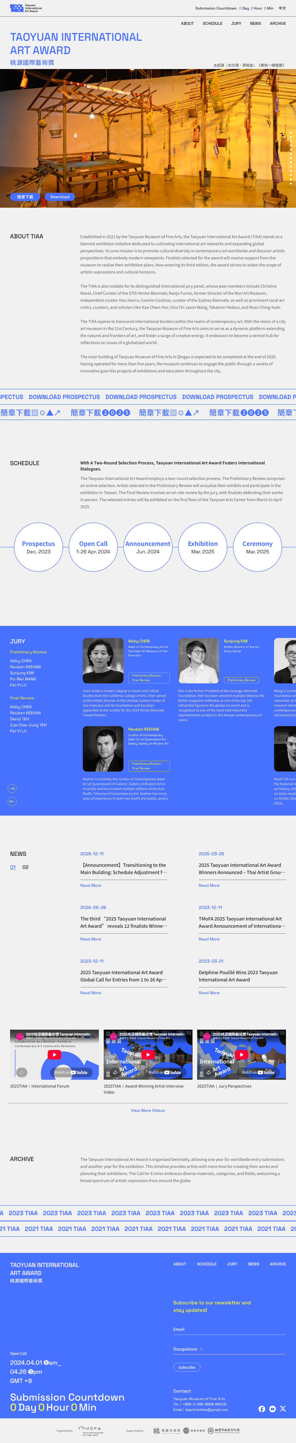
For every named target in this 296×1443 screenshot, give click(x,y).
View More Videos (148, 1110)
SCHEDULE (212, 23)
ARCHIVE (278, 23)
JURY (236, 23)
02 (25, 867)
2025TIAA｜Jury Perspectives (224, 1086)
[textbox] (229, 1348)
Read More (90, 885)
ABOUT (187, 23)
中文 (282, 8)
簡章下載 (25, 197)
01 (13, 867)
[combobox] (229, 1348)
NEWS (255, 23)
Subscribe (186, 1367)
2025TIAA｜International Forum (39, 1086)
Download (59, 196)
